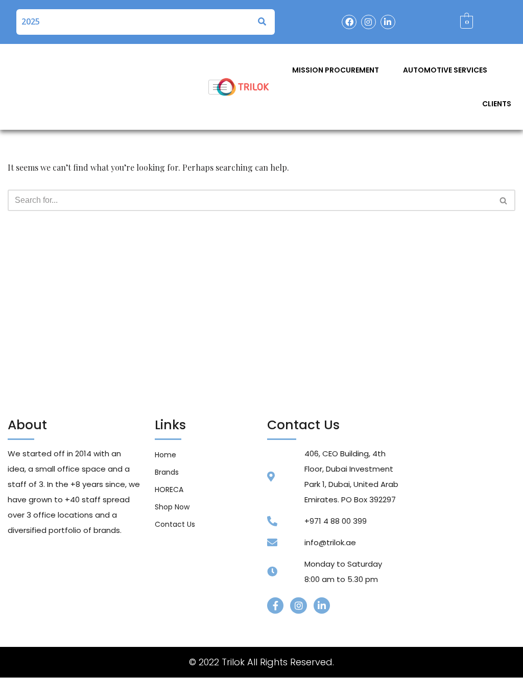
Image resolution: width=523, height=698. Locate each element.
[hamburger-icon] (219, 87)
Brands (167, 472)
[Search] (503, 200)
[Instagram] (368, 22)
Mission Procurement (335, 70)
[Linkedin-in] (388, 22)
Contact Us (175, 524)
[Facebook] (349, 22)
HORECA (169, 489)
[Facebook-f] (275, 605)
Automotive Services (445, 70)
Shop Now (172, 507)
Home (165, 455)
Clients (496, 104)
